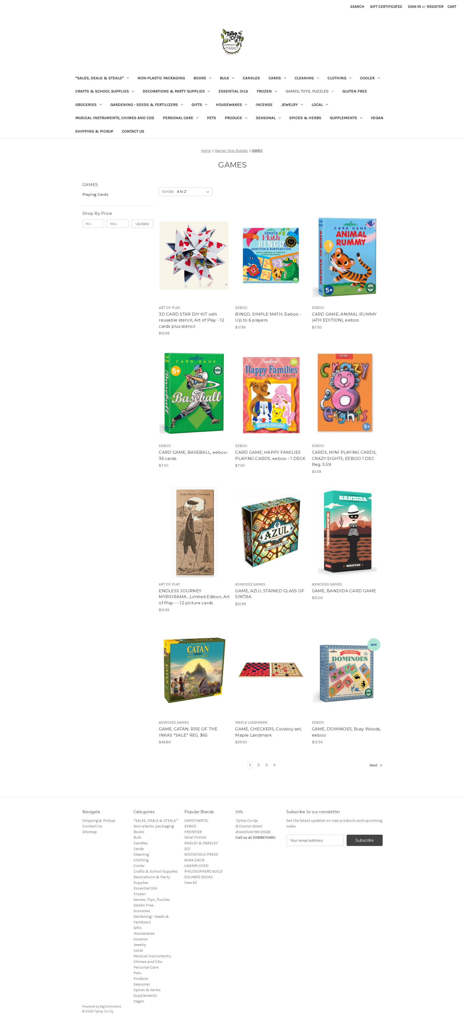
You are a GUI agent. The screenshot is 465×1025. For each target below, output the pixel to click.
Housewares (229, 104)
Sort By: (168, 192)
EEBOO (190, 826)
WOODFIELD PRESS (201, 854)
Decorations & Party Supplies (174, 91)
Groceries (86, 104)
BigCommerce (110, 1006)
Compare (192, 255)
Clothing (336, 78)
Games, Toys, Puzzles (307, 91)
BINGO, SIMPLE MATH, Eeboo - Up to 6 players (268, 317)
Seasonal (266, 117)
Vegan (377, 117)
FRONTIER (193, 832)
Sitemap (89, 832)
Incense (264, 104)
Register (435, 6)
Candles (251, 78)
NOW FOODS (195, 837)
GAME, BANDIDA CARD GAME (344, 590)
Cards (275, 78)
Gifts (197, 104)
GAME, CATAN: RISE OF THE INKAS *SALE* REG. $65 (188, 732)
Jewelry (289, 104)
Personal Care (178, 117)
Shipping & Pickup (94, 131)
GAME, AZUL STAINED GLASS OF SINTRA (269, 593)
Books (199, 78)
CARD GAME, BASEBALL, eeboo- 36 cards (193, 455)
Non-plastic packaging (161, 78)
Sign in (414, 6)
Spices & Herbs (305, 117)
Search (357, 6)
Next (373, 765)
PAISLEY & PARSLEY (201, 843)
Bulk (224, 78)
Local (317, 104)
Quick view (193, 246)
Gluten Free (354, 91)
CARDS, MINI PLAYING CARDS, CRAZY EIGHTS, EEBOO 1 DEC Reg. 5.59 (344, 458)
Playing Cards (95, 194)
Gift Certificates (386, 6)
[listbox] (194, 192)
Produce (233, 117)
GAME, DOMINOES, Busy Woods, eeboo (346, 732)
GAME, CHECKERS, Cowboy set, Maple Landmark (268, 732)
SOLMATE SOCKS (198, 877)
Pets (211, 117)
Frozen (264, 91)
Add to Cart (194, 265)
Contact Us (133, 131)
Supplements (343, 117)
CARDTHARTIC (196, 820)
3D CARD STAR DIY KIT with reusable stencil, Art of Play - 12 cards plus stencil (191, 320)
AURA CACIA (194, 860)
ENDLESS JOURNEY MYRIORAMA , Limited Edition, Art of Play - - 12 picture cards (194, 596)
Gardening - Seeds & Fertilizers (144, 104)
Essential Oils (233, 91)
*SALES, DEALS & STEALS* (99, 78)
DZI (187, 849)
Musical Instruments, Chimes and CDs (114, 117)
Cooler (367, 78)
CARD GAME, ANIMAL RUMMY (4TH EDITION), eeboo (344, 317)
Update (142, 224)
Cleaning (304, 78)
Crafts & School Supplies (102, 91)
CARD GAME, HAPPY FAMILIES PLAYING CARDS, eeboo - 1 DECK (270, 455)
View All (190, 882)
